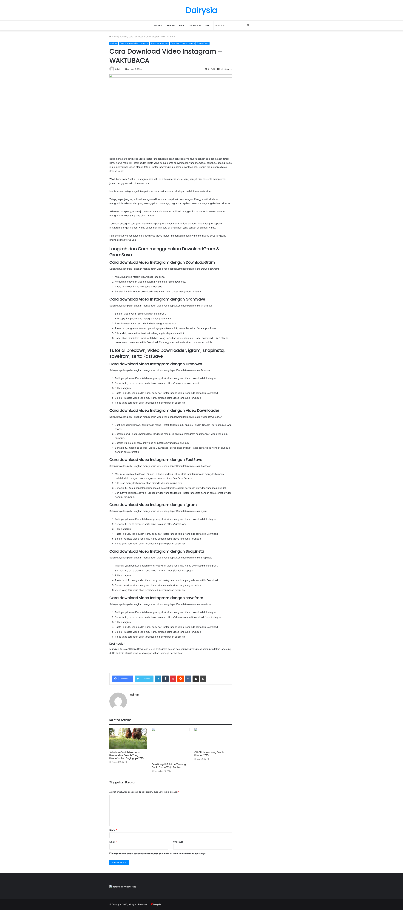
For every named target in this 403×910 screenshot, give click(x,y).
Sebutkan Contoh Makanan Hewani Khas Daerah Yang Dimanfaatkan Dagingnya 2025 (126, 755)
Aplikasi (123, 36)
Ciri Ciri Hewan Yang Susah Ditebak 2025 (209, 754)
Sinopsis (171, 25)
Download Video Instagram (183, 43)
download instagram (159, 43)
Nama (113, 830)
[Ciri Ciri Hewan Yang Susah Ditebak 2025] (213, 738)
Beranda (158, 25)
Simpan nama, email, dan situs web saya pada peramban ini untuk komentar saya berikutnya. (159, 853)
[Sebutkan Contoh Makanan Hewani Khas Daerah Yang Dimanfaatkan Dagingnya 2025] (128, 738)
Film (207, 25)
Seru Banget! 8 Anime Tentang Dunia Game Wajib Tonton (169, 766)
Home (114, 36)
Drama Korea (195, 25)
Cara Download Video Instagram (134, 43)
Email (113, 842)
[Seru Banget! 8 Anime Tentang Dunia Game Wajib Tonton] (171, 744)
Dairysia (157, 904)
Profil (181, 25)
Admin (118, 69)
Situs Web (178, 842)
